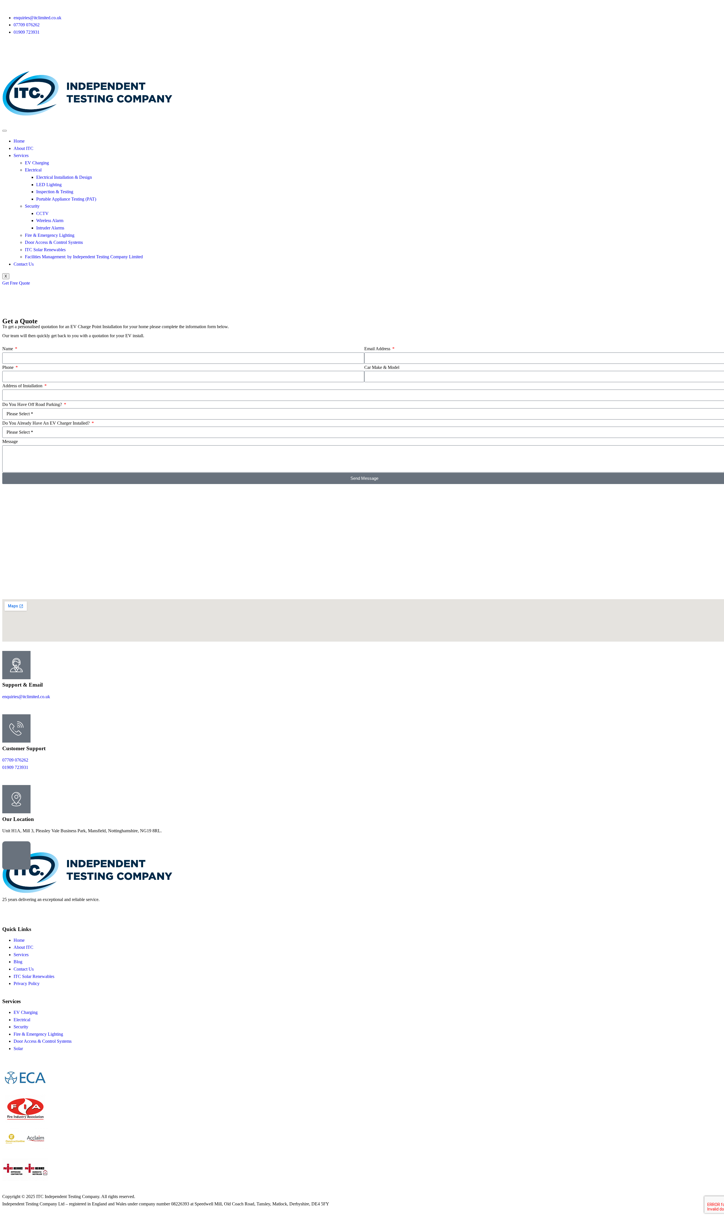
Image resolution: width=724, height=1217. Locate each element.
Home (19, 141)
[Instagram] (40, 55)
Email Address (377, 348)
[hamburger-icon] (4, 131)
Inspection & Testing (54, 191)
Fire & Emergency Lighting (49, 235)
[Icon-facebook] (9, 55)
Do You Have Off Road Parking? (32, 404)
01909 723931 (15, 767)
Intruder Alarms (50, 227)
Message (10, 441)
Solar (18, 1048)
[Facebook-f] (9, 910)
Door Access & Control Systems (54, 242)
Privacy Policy (27, 983)
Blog (18, 961)
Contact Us (24, 264)
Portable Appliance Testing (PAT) (66, 199)
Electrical (33, 169)
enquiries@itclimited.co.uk (26, 696)
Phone (8, 367)
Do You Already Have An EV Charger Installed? (46, 423)
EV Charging (37, 162)
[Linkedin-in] (25, 55)
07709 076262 (15, 760)
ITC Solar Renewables (45, 249)
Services (21, 155)
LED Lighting (49, 184)
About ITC (23, 148)
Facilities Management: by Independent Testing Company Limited (84, 256)
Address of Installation (23, 385)
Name (8, 348)
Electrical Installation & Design (64, 177)
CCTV (42, 213)
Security (32, 206)
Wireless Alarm (49, 220)
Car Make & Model (381, 367)
